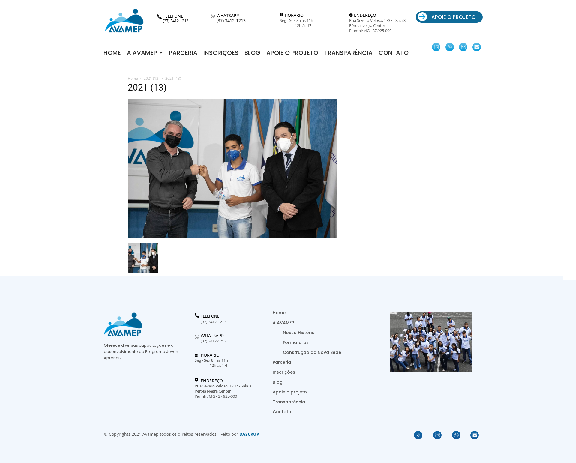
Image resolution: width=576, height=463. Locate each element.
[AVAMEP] (124, 21)
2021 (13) (152, 78)
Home (133, 78)
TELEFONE (210, 316)
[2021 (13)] (232, 236)
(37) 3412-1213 (231, 20)
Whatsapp (212, 336)
